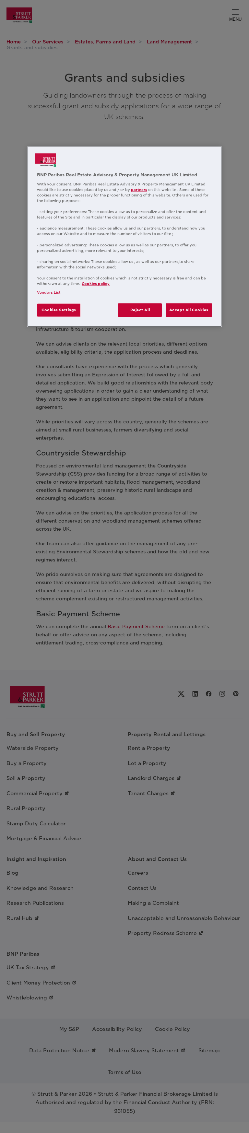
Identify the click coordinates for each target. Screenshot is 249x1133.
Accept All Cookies (188, 310)
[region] (124, 237)
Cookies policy (96, 283)
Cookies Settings (59, 310)
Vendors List (49, 292)
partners (139, 189)
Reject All (140, 310)
